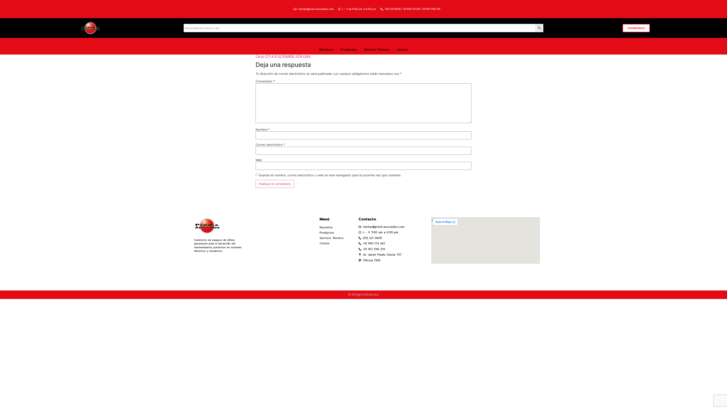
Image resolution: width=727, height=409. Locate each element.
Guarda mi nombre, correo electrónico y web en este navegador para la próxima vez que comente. (330, 175)
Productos (349, 50)
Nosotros (326, 50)
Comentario (265, 81)
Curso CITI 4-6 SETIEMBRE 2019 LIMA (283, 56)
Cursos (402, 50)
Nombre (263, 129)
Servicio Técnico (376, 50)
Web (259, 160)
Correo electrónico (270, 144)
